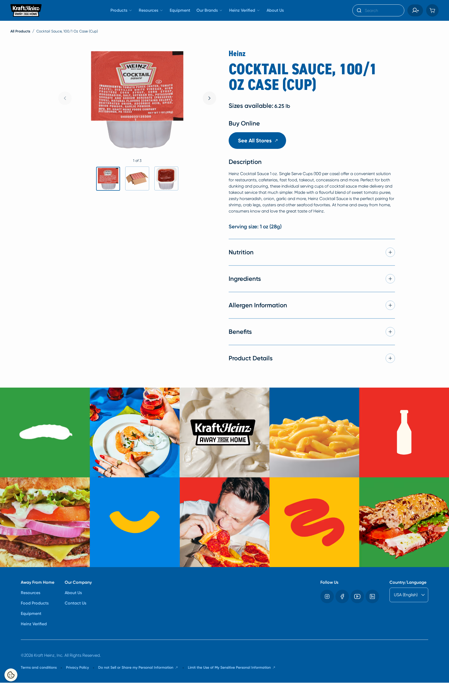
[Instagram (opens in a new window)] (327, 596)
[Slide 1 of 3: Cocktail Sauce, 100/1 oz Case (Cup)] (108, 179)
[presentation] (209, 98)
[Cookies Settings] (10, 674)
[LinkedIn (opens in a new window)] (372, 596)
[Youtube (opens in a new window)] (357, 596)
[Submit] (359, 10)
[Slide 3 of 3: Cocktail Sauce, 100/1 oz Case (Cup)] (166, 178)
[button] (415, 10)
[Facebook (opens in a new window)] (342, 596)
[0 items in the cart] (432, 10)
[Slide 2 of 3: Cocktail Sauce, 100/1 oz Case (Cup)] (137, 178)
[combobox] (378, 10)
